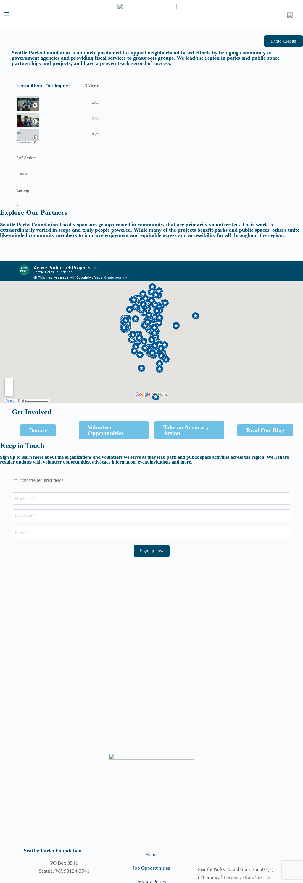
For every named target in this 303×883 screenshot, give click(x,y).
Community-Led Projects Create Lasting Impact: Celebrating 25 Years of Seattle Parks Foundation (65, 134)
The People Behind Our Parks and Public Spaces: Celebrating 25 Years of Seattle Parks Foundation (65, 118)
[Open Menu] (6, 15)
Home (151, 854)
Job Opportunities (151, 868)
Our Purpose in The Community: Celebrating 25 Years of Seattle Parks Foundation (65, 102)
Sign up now (151, 550)
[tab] (58, 102)
